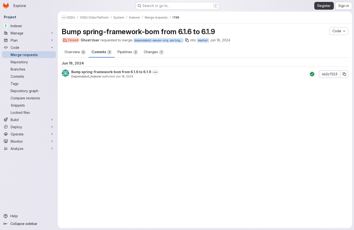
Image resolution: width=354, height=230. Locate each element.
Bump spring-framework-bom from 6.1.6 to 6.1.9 (111, 72)
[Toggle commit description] (155, 72)
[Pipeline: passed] (312, 74)
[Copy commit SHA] (344, 74)
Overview (74, 52)
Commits (101, 52)
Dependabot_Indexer (86, 76)
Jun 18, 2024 (220, 40)
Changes (153, 52)
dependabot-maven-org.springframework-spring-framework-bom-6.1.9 (159, 40)
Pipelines (127, 52)
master (203, 40)
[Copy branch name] (187, 40)
